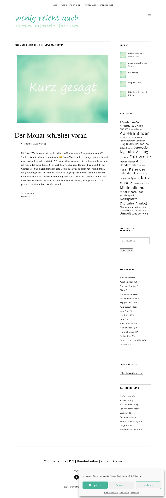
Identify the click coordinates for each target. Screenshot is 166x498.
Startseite (133, 72)
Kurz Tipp (124, 311)
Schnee (123, 210)
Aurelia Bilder (134, 133)
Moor (123, 192)
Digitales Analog (134, 151)
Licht (146, 183)
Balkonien (140, 141)
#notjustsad (128, 125)
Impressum (134, 492)
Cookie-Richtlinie (111, 492)
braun (123, 148)
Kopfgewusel (133, 178)
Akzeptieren (95, 485)
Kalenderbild (128, 173)
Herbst (142, 165)
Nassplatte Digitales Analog (133, 201)
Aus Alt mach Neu (127, 138)
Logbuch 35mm (127, 413)
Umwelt (125, 213)
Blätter (130, 143)
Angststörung (135, 129)
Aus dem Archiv (127, 286)
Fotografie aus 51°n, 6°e (131, 429)
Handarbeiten (129, 165)
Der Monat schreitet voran (51, 134)
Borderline (142, 144)
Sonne (130, 210)
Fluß (126, 157)
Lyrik (122, 319)
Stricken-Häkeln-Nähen (131, 340)
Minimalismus (133, 187)
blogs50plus (126, 425)
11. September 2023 (28, 193)
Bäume (129, 148)
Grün (139, 161)
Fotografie (140, 156)
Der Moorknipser (128, 417)
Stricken (146, 210)
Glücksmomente (128, 298)
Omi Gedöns (125, 336)
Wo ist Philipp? (127, 400)
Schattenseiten (139, 207)
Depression (141, 147)
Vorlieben (148, 485)
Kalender (137, 169)
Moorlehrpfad (127, 195)
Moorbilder (135, 192)
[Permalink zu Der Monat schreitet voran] (62, 124)
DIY (122, 157)
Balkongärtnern (127, 140)
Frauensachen (128, 161)
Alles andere (126, 277)
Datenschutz (124, 492)
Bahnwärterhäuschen (130, 408)
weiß (145, 213)
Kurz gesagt (25, 196)
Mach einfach (126, 323)
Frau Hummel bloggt (130, 404)
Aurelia (42, 144)
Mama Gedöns (127, 328)
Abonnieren (126, 250)
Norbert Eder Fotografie (131, 421)
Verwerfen (121, 485)
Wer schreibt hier (71, 5)
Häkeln (124, 169)
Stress (138, 210)
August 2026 (134, 82)
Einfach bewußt (127, 396)
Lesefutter (138, 183)
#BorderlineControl (132, 122)
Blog (55, 5)
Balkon (138, 137)
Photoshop (125, 207)
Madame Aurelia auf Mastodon (76, 479)
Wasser (137, 213)
